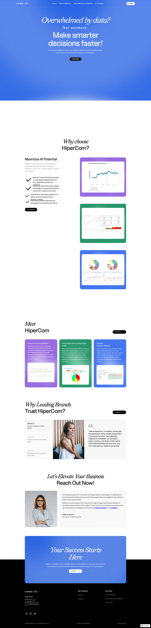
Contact (130, 3)
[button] (54, 3)
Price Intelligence (65, 3)
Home (54, 3)
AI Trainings (99, 3)
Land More (75, 59)
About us (81, 595)
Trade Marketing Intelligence (83, 3)
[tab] (38, 426)
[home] (22, 3)
